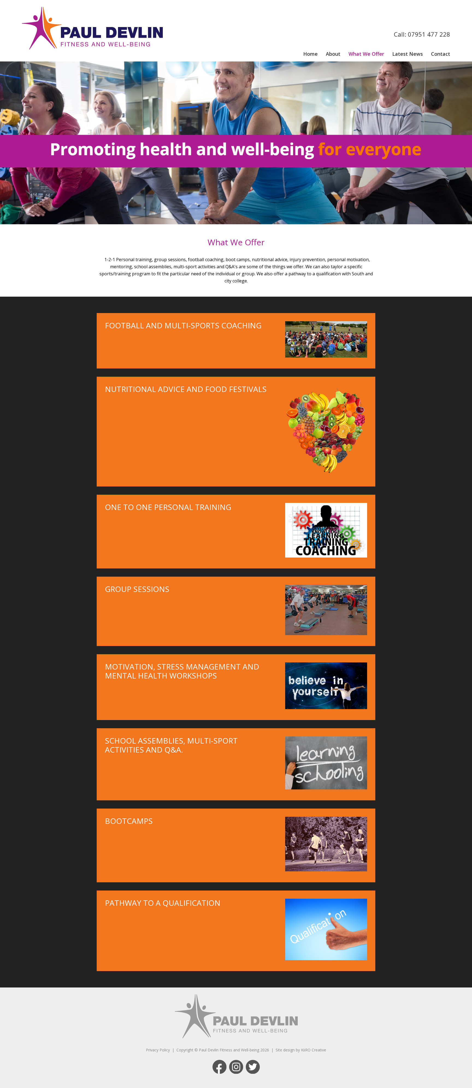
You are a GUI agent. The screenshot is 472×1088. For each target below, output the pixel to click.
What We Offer (366, 54)
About (333, 54)
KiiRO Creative (313, 1049)
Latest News (407, 54)
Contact (440, 54)
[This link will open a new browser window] (219, 1072)
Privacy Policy (158, 1049)
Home (310, 54)
